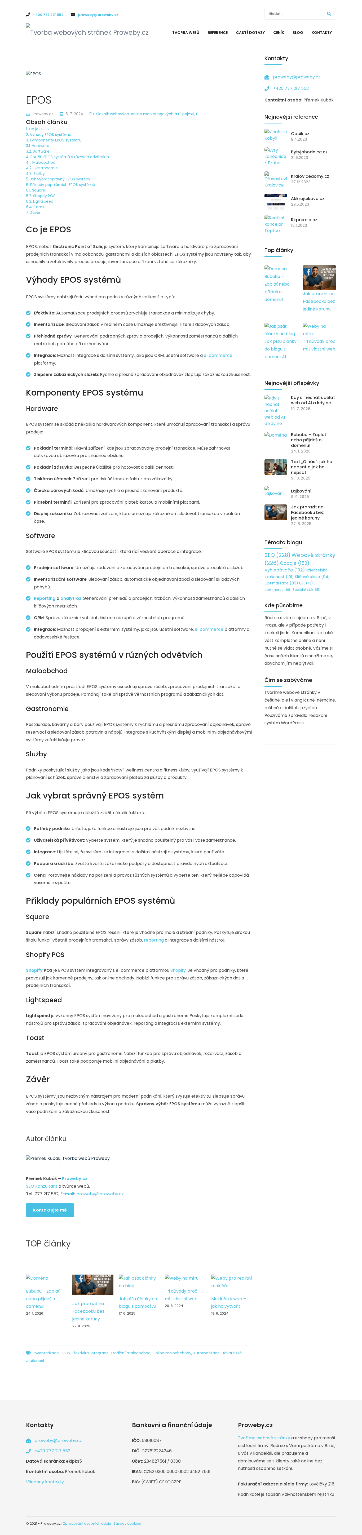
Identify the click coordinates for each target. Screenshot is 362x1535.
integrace (100, 1353)
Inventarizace (46, 1353)
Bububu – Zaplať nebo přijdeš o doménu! (43, 1299)
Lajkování (301, 491)
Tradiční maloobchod (131, 1353)
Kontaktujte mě (50, 1210)
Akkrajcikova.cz (307, 199)
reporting (154, 940)
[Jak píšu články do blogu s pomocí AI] (139, 1282)
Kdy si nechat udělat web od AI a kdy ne (313, 400)
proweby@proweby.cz (100, 1194)
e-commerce (218, 355)
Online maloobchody (171, 1353)
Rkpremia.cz (304, 220)
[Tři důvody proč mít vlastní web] (181, 1278)
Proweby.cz (74, 1178)
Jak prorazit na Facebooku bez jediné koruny (88, 1311)
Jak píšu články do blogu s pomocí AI (280, 349)
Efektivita (80, 1353)
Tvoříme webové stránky (264, 1438)
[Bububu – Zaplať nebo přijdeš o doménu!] (37, 1278)
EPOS (65, 1353)
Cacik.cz (300, 134)
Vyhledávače (284, 570)
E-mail (67, 1194)
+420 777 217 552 (291, 88)
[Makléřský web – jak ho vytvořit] (231, 1282)
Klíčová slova (312, 576)
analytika (70, 598)
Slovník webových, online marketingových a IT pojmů (145, 114)
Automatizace (206, 1353)
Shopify (34, 970)
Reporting (44, 598)
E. (197, 114)
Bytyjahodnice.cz (309, 152)
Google (294, 563)
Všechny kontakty (45, 1482)
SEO (277, 555)
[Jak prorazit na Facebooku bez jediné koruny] (92, 1284)
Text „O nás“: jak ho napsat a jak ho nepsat (311, 467)
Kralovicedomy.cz (310, 176)
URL (306, 583)
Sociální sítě (306, 589)
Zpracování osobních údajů (87, 1523)
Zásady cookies (127, 1523)
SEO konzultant (42, 1186)
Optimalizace (281, 583)
